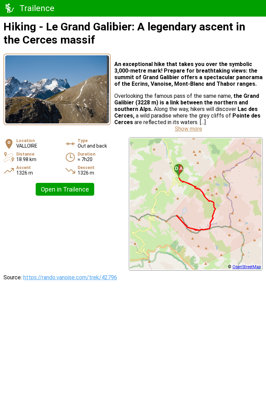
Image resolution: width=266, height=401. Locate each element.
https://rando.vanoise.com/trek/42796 (70, 277)
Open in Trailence (65, 189)
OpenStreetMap (246, 266)
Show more (188, 128)
